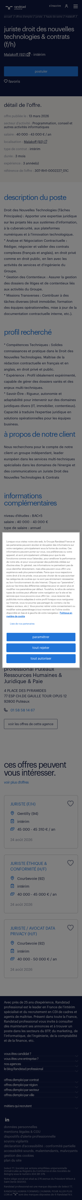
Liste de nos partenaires (22, 624)
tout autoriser (41, 658)
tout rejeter (40, 647)
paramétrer (40, 636)
